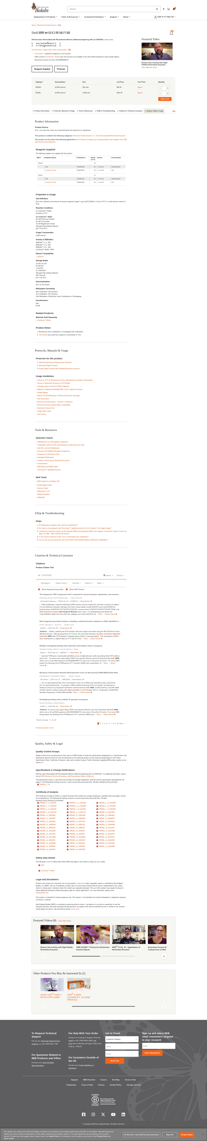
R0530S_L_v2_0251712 (78, 812)
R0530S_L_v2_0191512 (78, 809)
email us (35, 1044)
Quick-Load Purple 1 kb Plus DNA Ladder (51, 995)
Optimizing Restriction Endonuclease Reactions (55, 362)
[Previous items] (43, 956)
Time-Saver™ (39, 54)
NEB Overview (89, 1080)
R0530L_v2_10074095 (47, 821)
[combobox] (111, 9)
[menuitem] (45, 17)
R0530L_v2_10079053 (107, 821)
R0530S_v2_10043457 (48, 818)
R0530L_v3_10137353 (47, 834)
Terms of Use (130, 1080)
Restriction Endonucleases (47, 25)
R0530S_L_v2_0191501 (107, 806)
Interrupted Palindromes (45, 457)
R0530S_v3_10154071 (77, 834)
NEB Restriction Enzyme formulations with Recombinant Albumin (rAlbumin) (67, 776)
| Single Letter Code (49, 50)
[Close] (203, 1134)
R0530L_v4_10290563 (47, 846)
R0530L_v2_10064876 (107, 818)
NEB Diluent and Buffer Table (47, 467)
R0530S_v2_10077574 (77, 821)
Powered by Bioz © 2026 (45, 728)
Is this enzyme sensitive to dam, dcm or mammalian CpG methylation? (63, 537)
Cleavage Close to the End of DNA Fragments (53, 386)
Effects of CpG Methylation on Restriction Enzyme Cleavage (58, 395)
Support (74, 1080)
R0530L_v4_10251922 (77, 843)
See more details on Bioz (118, 728)
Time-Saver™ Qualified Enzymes (49, 470)
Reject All (169, 1135)
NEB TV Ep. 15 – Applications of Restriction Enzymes (126, 948)
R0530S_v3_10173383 (48, 837)
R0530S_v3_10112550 (47, 831)
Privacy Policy (102, 1136)
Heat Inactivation (43, 399)
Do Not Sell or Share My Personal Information (141, 1135)
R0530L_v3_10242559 (107, 840)
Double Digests (42, 392)
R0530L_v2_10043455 (107, 815)
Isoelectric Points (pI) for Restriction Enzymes (53, 460)
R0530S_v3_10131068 (107, 831)
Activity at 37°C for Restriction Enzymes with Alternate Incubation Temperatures (65, 380)
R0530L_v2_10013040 (47, 815)
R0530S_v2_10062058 (77, 818)
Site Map (115, 1080)
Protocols (61, 69)
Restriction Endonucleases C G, (84, 136)
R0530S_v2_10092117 (77, 828)
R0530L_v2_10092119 (47, 828)
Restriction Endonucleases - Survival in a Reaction (55, 402)
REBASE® (41, 497)
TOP (173, 111)
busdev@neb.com (42, 893)
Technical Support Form (50, 1041)
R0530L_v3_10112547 (106, 828)
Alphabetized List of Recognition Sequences (52, 442)
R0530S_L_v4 (45, 784)
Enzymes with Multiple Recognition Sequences (53, 451)
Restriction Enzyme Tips (46, 408)
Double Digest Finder (44, 485)
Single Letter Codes (44, 411)
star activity (43, 335)
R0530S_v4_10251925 (107, 843)
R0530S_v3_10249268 (48, 843)
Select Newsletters (152, 1053)
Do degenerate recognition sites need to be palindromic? (58, 525)
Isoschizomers (37, 50)
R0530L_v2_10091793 (77, 824)
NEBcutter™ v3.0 (43, 491)
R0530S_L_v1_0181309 (107, 803)
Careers (103, 1080)
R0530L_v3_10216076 (107, 837)
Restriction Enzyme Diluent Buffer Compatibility (53, 405)
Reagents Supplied (42, 69)
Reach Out (114, 1061)
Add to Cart (165, 99)
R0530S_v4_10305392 (77, 846)
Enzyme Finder (42, 488)
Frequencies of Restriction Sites (48, 454)
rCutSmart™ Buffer (50, 170)
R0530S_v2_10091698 (107, 824)
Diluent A (40, 256)
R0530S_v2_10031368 (77, 815)
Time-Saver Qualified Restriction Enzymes (110, 136)
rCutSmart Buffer (53, 57)
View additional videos (149, 67)
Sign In (140, 87)
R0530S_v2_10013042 (107, 812)
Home (34, 25)
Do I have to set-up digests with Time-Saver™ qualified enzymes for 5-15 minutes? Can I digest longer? (75, 528)
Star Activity (41, 414)
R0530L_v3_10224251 (47, 840)
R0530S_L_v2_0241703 (48, 812)
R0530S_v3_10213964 (77, 837)
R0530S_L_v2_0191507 (48, 809)
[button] (157, 9)
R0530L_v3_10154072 (107, 834)
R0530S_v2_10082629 (48, 824)
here (41, 762)
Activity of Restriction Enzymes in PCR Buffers (53, 383)
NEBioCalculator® (43, 494)
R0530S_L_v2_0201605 (107, 809)
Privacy (101, 1085)
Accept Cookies (187, 1135)
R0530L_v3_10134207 (77, 831)
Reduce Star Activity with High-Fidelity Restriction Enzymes (155, 64)
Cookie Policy (115, 1085)
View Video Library (64, 921)
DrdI (42, 865)
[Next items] (164, 956)
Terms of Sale (87, 1085)
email (71, 1041)
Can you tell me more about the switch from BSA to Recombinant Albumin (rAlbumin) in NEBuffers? (73, 540)
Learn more (108, 39)
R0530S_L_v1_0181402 (48, 806)
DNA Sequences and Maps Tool (48, 481)
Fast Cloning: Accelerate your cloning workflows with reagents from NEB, (102, 139)
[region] (103, 1134)
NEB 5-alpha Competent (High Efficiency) (78, 996)
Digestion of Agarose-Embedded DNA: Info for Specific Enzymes (59, 389)
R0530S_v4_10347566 (77, 849)
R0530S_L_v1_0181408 (78, 806)
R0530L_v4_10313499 (107, 846)
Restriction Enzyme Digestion (45, 142)
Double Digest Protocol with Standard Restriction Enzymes (59, 369)
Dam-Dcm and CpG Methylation (48, 448)
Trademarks (71, 1085)
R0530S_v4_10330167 (48, 849)
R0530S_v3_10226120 (77, 840)
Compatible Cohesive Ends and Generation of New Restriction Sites (60, 445)
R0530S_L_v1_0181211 (48, 803)
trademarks (81, 883)
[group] (103, 938)
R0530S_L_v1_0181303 (78, 803)
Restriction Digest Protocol (48, 365)
